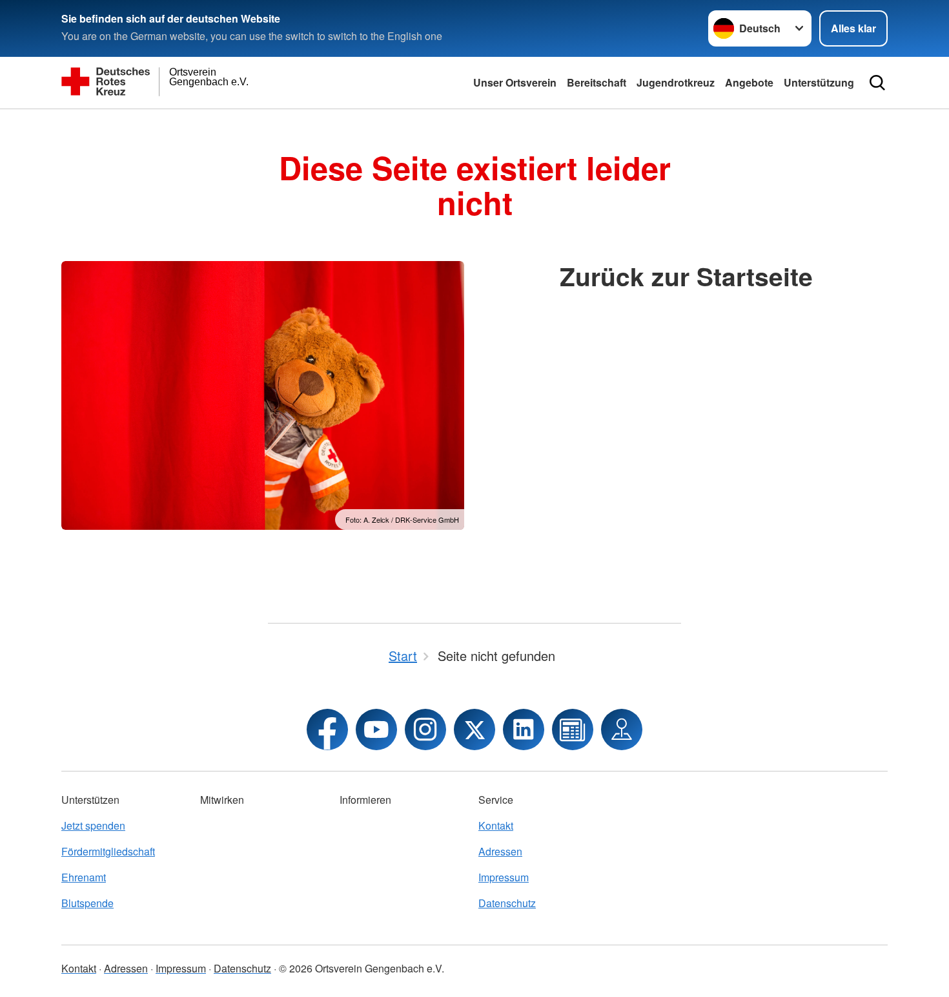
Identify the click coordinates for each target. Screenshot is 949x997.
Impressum (503, 877)
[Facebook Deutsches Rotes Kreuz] (327, 729)
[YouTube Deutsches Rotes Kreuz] (376, 729)
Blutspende (87, 903)
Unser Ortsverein (514, 82)
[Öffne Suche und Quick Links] (877, 82)
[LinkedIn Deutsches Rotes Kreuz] (523, 729)
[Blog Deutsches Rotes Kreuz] (572, 729)
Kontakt (495, 825)
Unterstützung (819, 82)
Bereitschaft (596, 82)
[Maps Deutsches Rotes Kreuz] (621, 729)
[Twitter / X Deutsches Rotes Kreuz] (474, 729)
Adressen (500, 851)
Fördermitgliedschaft (108, 851)
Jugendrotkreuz (676, 82)
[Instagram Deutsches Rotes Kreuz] (425, 729)
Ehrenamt (83, 877)
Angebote (749, 82)
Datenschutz (507, 903)
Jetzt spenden (93, 825)
